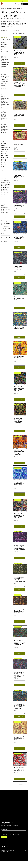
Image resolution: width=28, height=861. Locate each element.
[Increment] (24, 60)
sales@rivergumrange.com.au (21, 1)
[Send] (25, 851)
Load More (20, 784)
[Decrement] (15, 60)
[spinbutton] (19, 60)
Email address (4, 829)
